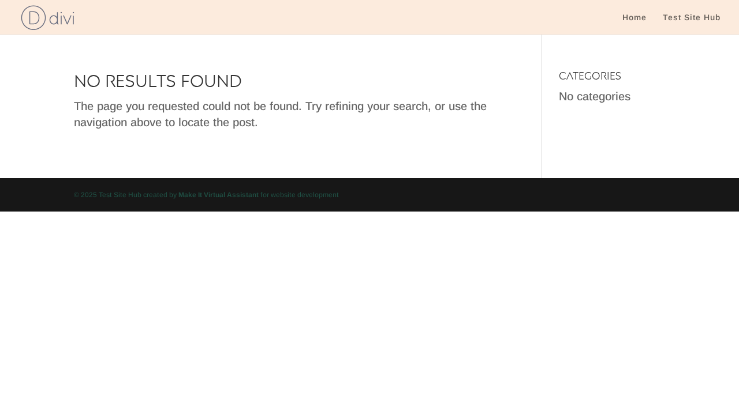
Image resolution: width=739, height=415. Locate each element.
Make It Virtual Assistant (218, 195)
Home (634, 17)
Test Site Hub (692, 17)
